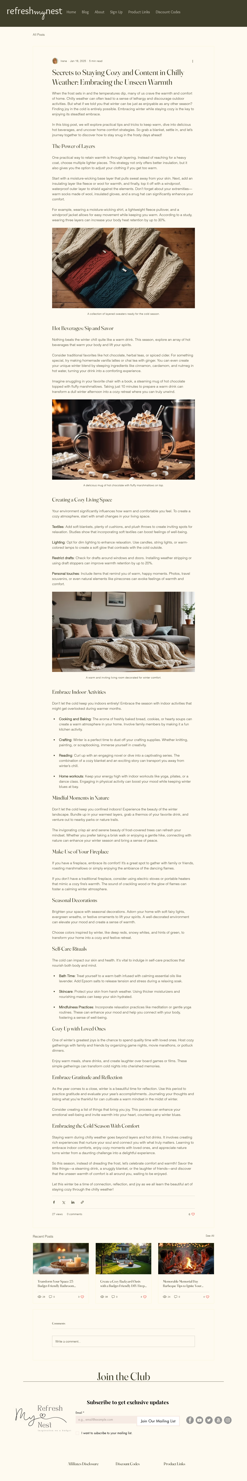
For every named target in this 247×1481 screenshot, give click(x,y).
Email (80, 1412)
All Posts (39, 34)
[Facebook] (190, 1420)
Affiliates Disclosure (83, 1463)
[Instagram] (228, 1420)
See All (210, 1235)
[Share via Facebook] (54, 1202)
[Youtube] (199, 1420)
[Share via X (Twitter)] (63, 1202)
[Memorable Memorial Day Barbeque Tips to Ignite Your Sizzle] (186, 1258)
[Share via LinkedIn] (73, 1202)
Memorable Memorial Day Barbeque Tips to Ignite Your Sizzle (182, 1283)
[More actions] (192, 61)
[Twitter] (209, 1420)
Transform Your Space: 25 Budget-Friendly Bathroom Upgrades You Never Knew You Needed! (59, 1283)
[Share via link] (82, 1202)
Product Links (174, 1463)
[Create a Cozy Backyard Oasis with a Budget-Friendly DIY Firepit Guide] (123, 1258)
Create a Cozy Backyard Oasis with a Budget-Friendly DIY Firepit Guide (123, 1283)
